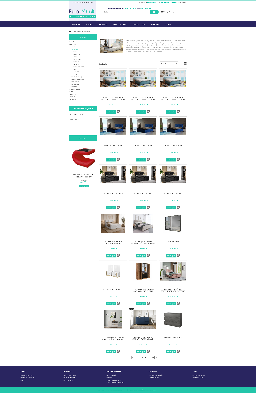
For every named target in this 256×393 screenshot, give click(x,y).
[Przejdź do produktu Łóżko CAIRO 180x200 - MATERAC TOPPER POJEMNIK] (173, 82)
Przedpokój (75, 84)
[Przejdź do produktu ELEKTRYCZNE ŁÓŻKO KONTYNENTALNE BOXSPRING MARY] (173, 274)
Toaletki (76, 72)
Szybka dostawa (74, 89)
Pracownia (75, 82)
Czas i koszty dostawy (113, 380)
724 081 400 (130, 8)
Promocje (72, 99)
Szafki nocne (78, 59)
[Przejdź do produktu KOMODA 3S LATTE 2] (173, 322)
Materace (77, 54)
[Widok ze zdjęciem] (181, 63)
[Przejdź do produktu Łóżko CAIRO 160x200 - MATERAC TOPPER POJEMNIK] (143, 82)
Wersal (71, 42)
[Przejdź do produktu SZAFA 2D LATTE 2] (173, 226)
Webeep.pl (155, 390)
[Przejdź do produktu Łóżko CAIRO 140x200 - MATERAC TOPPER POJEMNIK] (113, 82)
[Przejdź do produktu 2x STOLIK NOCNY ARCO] (113, 274)
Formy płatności (111, 375)
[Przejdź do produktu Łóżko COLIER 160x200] (143, 130)
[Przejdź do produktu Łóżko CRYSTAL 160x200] (143, 178)
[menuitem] (76, 24)
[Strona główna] (82, 13)
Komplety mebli (79, 67)
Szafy (75, 57)
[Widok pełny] (185, 63)
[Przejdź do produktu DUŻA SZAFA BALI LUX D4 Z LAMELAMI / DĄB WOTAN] (143, 274)
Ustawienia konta (69, 378)
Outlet (71, 92)
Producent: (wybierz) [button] (77, 114)
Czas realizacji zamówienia (115, 383)
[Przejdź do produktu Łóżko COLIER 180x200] (173, 130)
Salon (73, 47)
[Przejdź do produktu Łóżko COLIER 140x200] (113, 130)
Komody (76, 52)
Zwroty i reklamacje (26, 375)
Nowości (72, 97)
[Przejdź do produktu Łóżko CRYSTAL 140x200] (113, 178)
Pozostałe (77, 62)
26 (153, 358)
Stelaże (76, 69)
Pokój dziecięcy (77, 77)
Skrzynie (76, 64)
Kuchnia (74, 87)
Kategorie (72, 44)
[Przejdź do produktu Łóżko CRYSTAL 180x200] (173, 178)
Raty (21, 380)
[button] (118, 111)
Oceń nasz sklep (197, 378)
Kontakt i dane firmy (198, 375)
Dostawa (109, 378)
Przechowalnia (68, 380)
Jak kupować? (154, 378)
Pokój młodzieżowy (78, 79)
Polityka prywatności (156, 375)
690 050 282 (146, 8)
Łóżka (75, 74)
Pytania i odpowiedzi (27, 378)
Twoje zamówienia (70, 375)
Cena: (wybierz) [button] (75, 119)
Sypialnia (75, 49)
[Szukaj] (154, 12)
